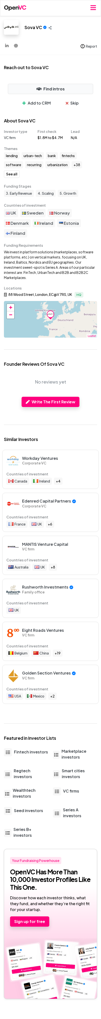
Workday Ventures (40, 458)
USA (17, 696)
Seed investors (28, 810)
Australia (21, 567)
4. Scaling (46, 193)
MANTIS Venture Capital (45, 544)
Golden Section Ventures (46, 673)
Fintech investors (31, 751)
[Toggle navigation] (93, 8)
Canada (20, 481)
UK (13, 212)
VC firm (10, 137)
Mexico (38, 696)
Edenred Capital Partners (46, 501)
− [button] (10, 315)
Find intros (54, 88)
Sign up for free (29, 921)
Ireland (45, 223)
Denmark (19, 223)
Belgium (20, 653)
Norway (61, 212)
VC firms (71, 791)
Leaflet (92, 336)
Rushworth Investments (45, 587)
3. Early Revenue (19, 193)
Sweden (35, 212)
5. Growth (68, 193)
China (44, 653)
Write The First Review (53, 401)
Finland (17, 233)
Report (91, 46)
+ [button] (10, 307)
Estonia (71, 223)
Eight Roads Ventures (43, 630)
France (19, 524)
